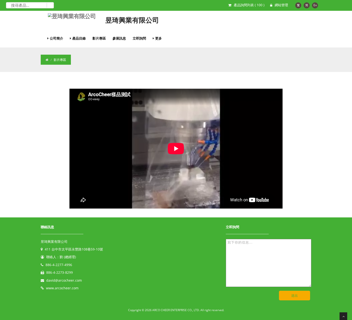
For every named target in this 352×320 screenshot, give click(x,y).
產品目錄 (79, 38)
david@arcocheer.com (64, 280)
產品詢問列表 (249, 5)
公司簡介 (56, 38)
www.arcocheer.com (62, 288)
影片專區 (99, 38)
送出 (294, 295)
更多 (158, 38)
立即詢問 (139, 38)
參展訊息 (119, 38)
